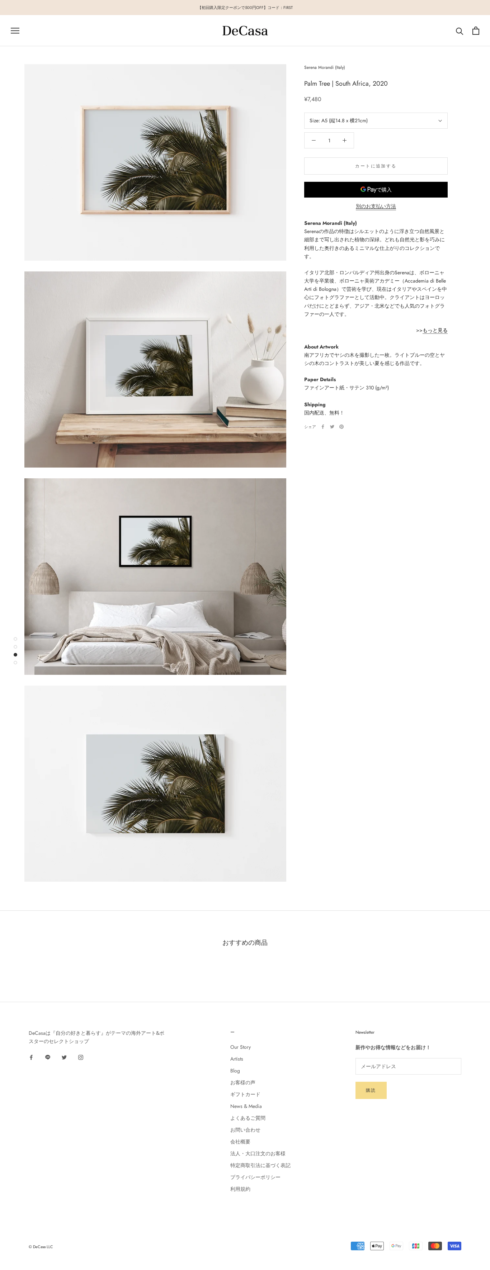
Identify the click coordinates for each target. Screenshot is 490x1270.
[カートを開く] (475, 31)
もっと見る (435, 330)
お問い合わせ (245, 1129)
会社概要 (240, 1141)
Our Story (240, 1047)
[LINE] (47, 1057)
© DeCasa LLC (41, 1247)
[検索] (459, 30)
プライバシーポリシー (255, 1177)
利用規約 (240, 1189)
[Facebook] (323, 427)
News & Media (246, 1106)
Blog (235, 1070)
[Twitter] (332, 427)
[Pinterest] (341, 427)
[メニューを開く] (15, 31)
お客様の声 (242, 1082)
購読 (371, 1090)
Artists (236, 1058)
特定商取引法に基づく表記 (260, 1165)
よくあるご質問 (247, 1118)
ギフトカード (245, 1094)
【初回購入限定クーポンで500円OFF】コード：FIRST (245, 7)
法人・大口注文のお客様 (258, 1153)
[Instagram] (80, 1057)
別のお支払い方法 (376, 206)
